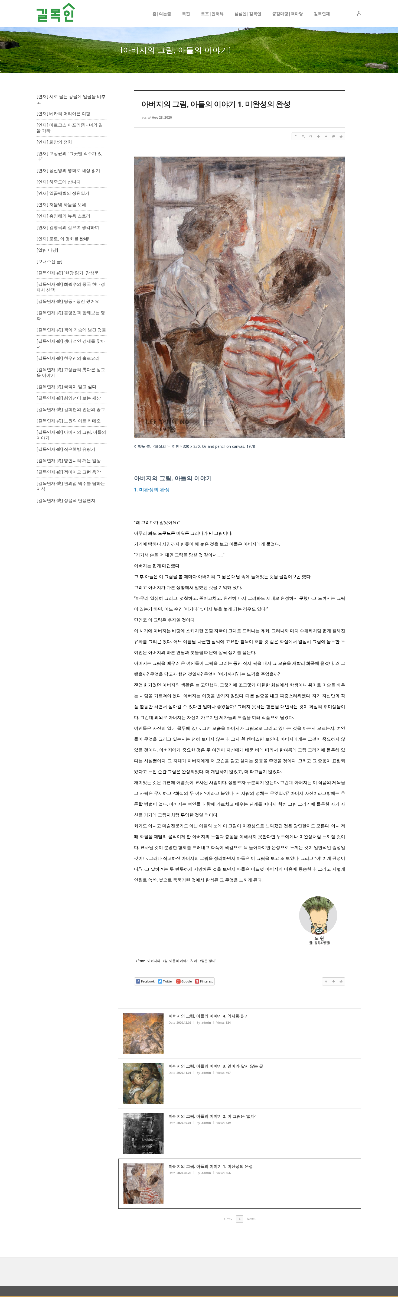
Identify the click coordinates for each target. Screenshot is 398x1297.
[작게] (311, 136)
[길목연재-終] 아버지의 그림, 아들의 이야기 (71, 435)
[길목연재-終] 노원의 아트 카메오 (69, 421)
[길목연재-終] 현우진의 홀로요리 (68, 358)
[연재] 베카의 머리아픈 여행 (63, 113)
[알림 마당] (47, 250)
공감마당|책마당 (287, 13)
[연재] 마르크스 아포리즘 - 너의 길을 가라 (70, 128)
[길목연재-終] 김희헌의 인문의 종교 (71, 409)
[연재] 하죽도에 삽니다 (59, 182)
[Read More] (239, 1033)
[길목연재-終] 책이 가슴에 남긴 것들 (71, 330)
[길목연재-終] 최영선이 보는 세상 (69, 398)
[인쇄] (341, 136)
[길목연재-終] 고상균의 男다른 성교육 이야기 (71, 372)
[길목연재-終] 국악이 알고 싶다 (66, 387)
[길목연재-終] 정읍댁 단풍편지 (66, 500)
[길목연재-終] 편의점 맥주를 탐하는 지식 (71, 486)
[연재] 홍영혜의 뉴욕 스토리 (63, 216)
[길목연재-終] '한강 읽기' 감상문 (68, 273)
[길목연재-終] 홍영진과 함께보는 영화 (71, 315)
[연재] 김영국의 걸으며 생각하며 (68, 227)
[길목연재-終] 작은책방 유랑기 (66, 449)
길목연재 (322, 13)
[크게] (303, 136)
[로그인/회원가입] (358, 14)
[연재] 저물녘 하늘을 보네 (61, 204)
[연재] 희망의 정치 (54, 142)
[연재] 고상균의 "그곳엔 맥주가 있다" (69, 156)
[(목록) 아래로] (326, 136)
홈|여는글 (161, 13)
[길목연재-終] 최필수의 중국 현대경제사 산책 (71, 287)
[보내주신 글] (49, 261)
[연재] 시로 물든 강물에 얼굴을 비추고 (71, 99)
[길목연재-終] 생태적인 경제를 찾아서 (71, 344)
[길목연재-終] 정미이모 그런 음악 (69, 472)
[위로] (318, 136)
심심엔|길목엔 (247, 13)
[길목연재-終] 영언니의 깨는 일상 (69, 460)
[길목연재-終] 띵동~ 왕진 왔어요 (68, 301)
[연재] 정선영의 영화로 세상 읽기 (68, 170)
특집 (186, 13)
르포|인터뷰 (212, 13)
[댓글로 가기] (333, 136)
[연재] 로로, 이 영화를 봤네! (63, 239)
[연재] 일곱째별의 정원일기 (63, 193)
